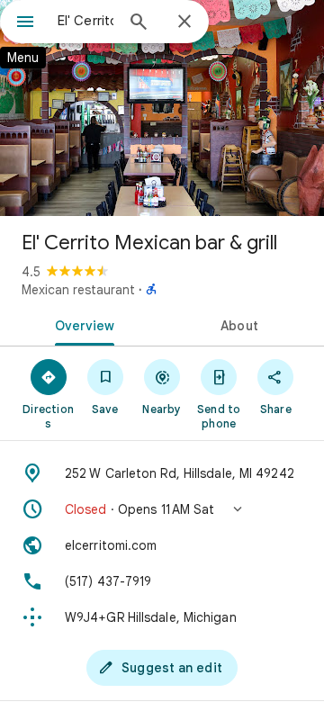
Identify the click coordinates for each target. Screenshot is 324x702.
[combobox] (85, 21)
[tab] (81, 324)
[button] (162, 509)
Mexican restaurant (78, 290)
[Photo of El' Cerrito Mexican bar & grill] (162, 108)
